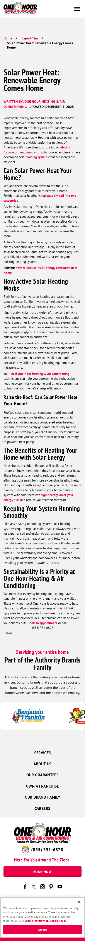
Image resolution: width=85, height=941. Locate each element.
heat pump (26, 152)
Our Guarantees (42, 774)
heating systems (37, 157)
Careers (43, 808)
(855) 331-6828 (47, 850)
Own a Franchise (42, 786)
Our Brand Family (42, 797)
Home (7, 38)
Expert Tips (30, 38)
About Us (43, 763)
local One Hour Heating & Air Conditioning (39, 374)
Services (42, 752)
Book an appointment (42, 623)
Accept (42, 929)
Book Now (42, 871)
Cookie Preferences (36, 921)
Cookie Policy (58, 921)
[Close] (79, 902)
